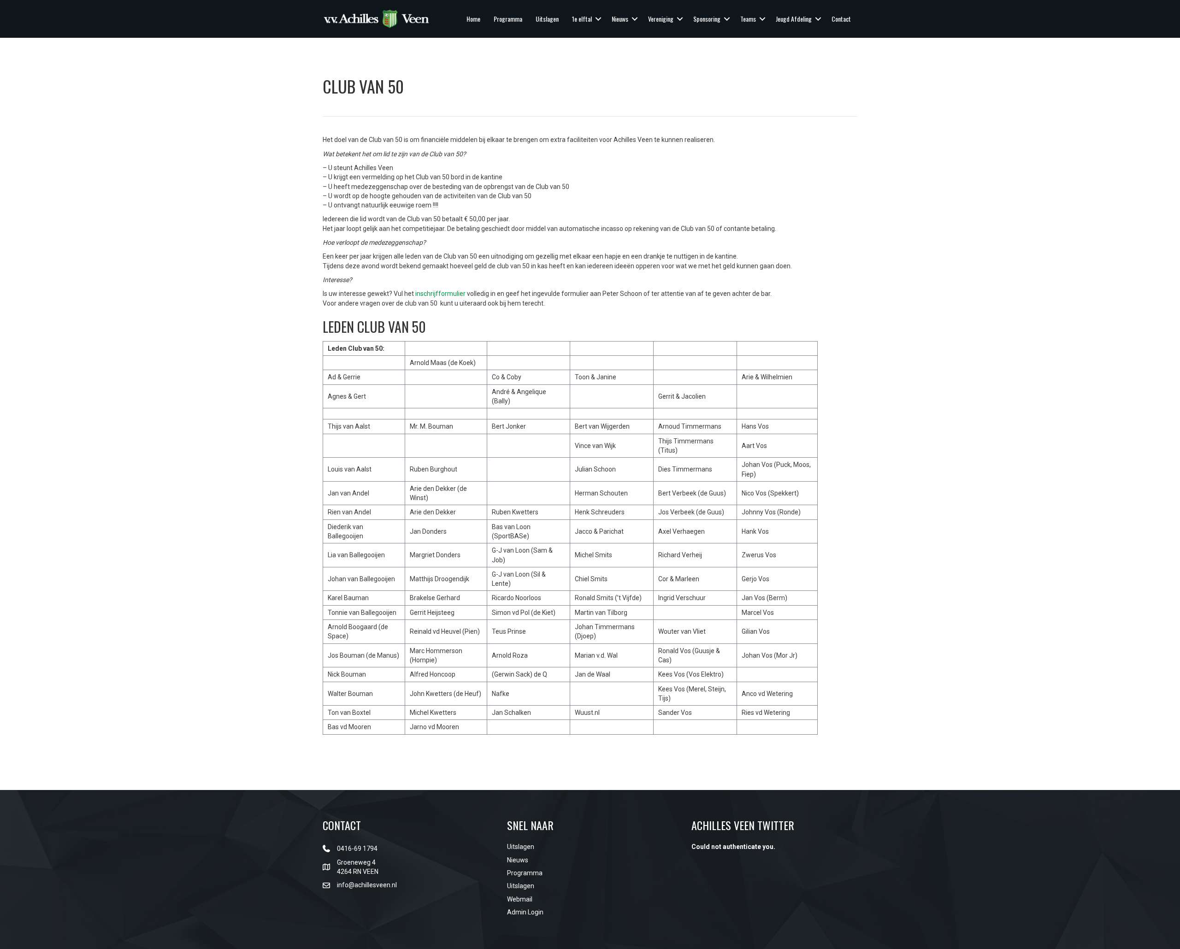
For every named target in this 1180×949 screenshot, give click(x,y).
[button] (598, 19)
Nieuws (620, 19)
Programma (508, 19)
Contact (841, 19)
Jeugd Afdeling (794, 19)
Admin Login (525, 912)
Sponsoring (706, 19)
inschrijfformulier (440, 293)
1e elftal (582, 19)
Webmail (519, 899)
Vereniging (660, 19)
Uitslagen (547, 19)
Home (473, 19)
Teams (748, 19)
